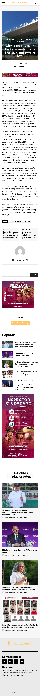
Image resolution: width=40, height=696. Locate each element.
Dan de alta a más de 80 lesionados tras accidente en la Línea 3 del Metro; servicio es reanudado (10, 235)
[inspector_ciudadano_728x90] (20, 76)
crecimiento (17, 221)
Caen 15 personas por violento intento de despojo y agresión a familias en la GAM (26, 374)
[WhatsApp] (27, 323)
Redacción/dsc (10, 518)
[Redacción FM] (20, 251)
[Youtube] (22, 661)
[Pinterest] (22, 323)
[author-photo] (3, 518)
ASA (10, 221)
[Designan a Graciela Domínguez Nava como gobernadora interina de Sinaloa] (7, 364)
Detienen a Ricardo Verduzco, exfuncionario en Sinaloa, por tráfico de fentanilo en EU (25, 344)
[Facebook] (13, 323)
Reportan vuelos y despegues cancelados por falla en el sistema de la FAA (29, 235)
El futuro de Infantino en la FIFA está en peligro (24, 354)
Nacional (20, 41)
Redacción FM (22, 63)
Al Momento (12, 39)
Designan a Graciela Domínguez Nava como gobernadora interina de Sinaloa (26, 364)
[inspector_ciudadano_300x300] (18, 307)
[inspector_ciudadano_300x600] (18, 457)
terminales (6, 224)
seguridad (26, 221)
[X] (17, 323)
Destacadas (26, 39)
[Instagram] (10, 661)
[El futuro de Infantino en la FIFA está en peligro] (7, 354)
